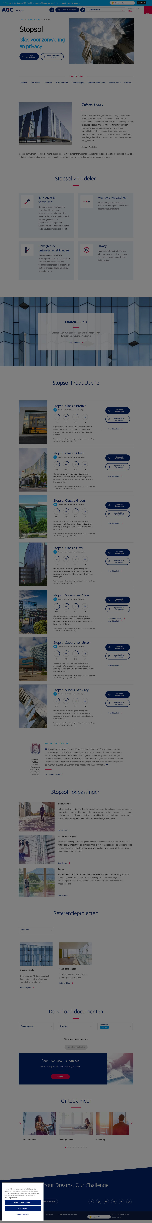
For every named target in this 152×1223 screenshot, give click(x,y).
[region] (23, 1201)
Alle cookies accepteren (22, 1202)
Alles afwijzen (22, 1208)
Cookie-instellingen (22, 1214)
